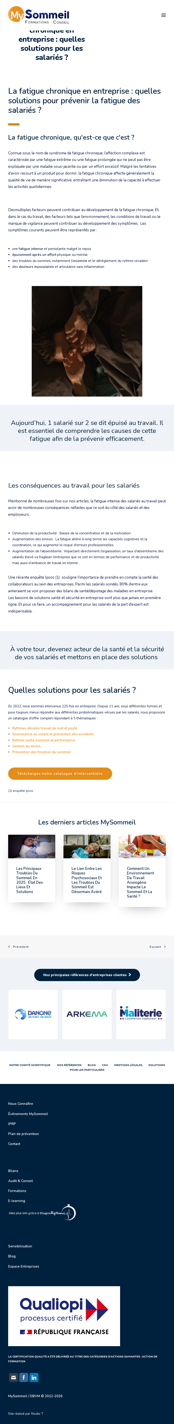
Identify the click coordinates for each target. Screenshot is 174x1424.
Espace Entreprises (23, 1266)
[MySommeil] (40, 15)
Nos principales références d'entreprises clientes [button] (85, 975)
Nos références (68, 1065)
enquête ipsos (23, 791)
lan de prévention (24, 1134)
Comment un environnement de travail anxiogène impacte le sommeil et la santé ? (140, 882)
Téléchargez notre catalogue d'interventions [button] (60, 773)
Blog (91, 1065)
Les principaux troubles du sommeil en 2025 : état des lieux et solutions (29, 880)
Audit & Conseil (20, 1181)
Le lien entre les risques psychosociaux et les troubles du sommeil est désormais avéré (87, 880)
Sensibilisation (20, 1246)
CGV (105, 1065)
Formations (17, 1191)
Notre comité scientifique (29, 1065)
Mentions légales (128, 1065)
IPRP (12, 1124)
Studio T (37, 1414)
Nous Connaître (20, 1103)
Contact (14, 1144)
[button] (163, 15)
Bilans (13, 1171)
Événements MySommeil (28, 1114)
